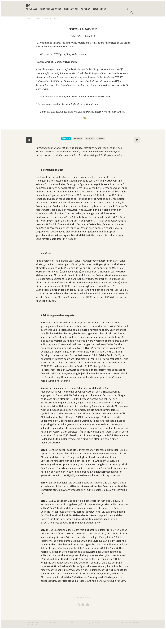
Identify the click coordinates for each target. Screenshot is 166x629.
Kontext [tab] (101, 138)
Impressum (136, 623)
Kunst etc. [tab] (90, 138)
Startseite (30, 19)
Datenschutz (126, 623)
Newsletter (99, 9)
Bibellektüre (71, 9)
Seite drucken (96, 623)
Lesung (56, 19)
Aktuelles (31, 9)
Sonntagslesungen (50, 9)
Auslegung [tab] (78, 138)
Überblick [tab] (66, 138)
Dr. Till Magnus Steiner (83, 597)
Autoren (85, 9)
